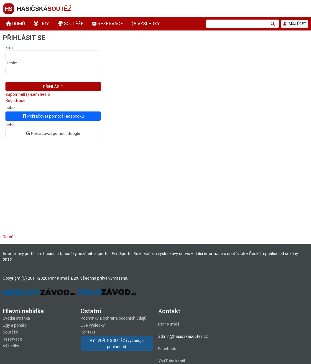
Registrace (15, 100)
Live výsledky (93, 325)
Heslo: (11, 63)
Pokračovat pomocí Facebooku (55, 116)
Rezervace (12, 339)
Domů (8, 236)
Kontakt (88, 332)
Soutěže (10, 332)
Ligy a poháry (15, 325)
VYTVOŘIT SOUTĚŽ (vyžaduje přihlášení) (117, 343)
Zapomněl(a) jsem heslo (27, 94)
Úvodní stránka (16, 318)
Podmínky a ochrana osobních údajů (113, 318)
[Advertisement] (139, 190)
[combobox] (237, 24)
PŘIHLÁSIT (53, 86)
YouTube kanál (171, 361)
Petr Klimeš (168, 324)
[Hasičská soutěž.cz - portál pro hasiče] (46, 8)
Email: (10, 47)
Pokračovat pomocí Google (55, 133)
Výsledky (11, 346)
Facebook (167, 348)
